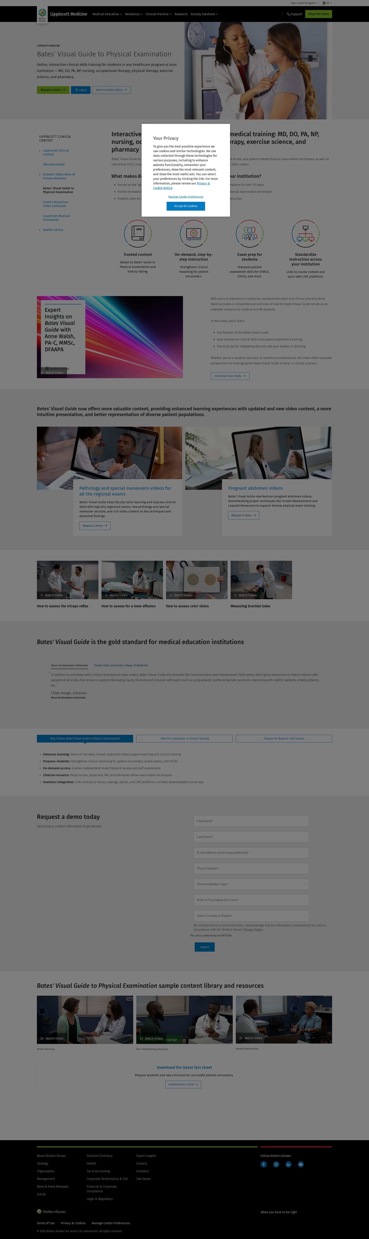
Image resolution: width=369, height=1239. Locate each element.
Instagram (276, 1164)
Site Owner (143, 1179)
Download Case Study (230, 376)
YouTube (301, 1164)
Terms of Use (46, 1223)
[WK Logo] (51, 1211)
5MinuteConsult (54, 164)
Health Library (53, 230)
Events (41, 1194)
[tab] (69, 666)
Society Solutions (203, 14)
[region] (186, 170)
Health (91, 1163)
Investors (142, 1171)
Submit (204, 947)
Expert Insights (146, 1156)
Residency (132, 14)
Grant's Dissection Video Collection (55, 204)
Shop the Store (318, 14)
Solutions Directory (99, 1156)
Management (46, 1179)
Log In (80, 90)
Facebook (264, 1164)
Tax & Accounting (98, 1171)
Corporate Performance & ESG (107, 1179)
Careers (141, 1163)
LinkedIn (288, 1164)
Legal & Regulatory (100, 1199)
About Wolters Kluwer (51, 1156)
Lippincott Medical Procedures (56, 218)
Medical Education (106, 14)
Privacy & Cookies (73, 1223)
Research (181, 14)
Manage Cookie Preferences (185, 197)
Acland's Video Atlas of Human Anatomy (59, 176)
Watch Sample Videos (111, 90)
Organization (45, 1171)
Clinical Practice (157, 14)
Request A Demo (53, 90)
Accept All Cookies (185, 206)
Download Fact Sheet (181, 1084)
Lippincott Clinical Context (56, 152)
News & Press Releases (52, 1186)
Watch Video (54, 373)
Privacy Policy (253, 929)
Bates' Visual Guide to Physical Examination (58, 190)
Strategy (42, 1163)
